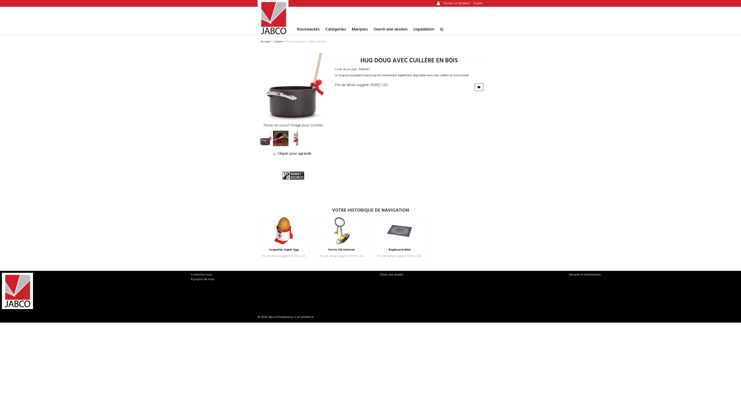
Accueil (265, 41)
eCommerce (305, 317)
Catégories (335, 29)
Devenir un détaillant (456, 3)
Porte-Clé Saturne (341, 249)
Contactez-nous (201, 274)
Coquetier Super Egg (284, 249)
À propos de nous (202, 279)
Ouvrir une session (391, 29)
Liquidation (423, 29)
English (478, 3)
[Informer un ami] (479, 87)
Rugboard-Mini (399, 249)
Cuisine (278, 41)
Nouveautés (308, 29)
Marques (360, 29)
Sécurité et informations (585, 274)
